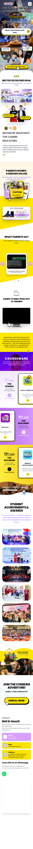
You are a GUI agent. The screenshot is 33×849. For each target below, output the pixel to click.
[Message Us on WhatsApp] (4, 774)
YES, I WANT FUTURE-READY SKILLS (16, 67)
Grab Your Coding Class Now (17, 31)
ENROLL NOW (16, 700)
